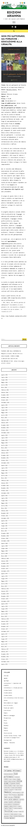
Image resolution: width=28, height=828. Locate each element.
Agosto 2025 (4, 405)
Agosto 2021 (4, 520)
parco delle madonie (11, 799)
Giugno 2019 (4, 578)
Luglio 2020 (4, 546)
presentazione (16, 804)
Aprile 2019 (4, 583)
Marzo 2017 (4, 646)
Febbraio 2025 (5, 420)
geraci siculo (19, 785)
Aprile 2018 (4, 613)
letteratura (11, 789)
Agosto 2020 (4, 543)
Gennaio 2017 (4, 651)
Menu (14, 22)
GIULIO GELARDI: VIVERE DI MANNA (10, 356)
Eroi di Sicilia (8, 705)
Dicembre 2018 (5, 593)
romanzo (19, 806)
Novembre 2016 (5, 656)
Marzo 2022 (4, 508)
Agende (5, 678)
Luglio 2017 (4, 636)
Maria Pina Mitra (12, 794)
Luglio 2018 (4, 606)
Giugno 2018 (4, 608)
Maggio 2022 (4, 503)
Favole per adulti (9, 708)
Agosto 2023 (4, 465)
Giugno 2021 (4, 525)
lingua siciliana (18, 789)
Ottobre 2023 (4, 460)
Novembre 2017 (5, 626)
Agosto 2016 (4, 664)
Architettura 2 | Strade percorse (13, 687)
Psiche (5, 723)
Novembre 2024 (5, 427)
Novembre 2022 (5, 488)
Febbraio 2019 (5, 588)
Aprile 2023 (4, 475)
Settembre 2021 (5, 518)
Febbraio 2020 (5, 558)
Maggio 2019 (4, 581)
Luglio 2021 (4, 523)
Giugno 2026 (4, 379)
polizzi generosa (8, 804)
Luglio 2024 (4, 437)
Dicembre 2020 (5, 533)
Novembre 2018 (5, 596)
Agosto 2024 (4, 435)
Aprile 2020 (4, 553)
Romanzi (6, 728)
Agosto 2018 (4, 603)
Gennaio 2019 (4, 591)
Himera (5, 713)
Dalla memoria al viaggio (11, 703)
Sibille (6, 730)
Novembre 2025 (5, 397)
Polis (5, 720)
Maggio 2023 (4, 473)
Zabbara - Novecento (9, 742)
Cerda (10, 779)
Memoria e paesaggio (9, 715)
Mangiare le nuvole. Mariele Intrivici (12, 353)
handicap (6, 789)
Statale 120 (21, 811)
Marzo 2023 (4, 478)
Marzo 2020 (4, 556)
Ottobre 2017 (4, 629)
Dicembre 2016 (5, 654)
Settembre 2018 (5, 601)
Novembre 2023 (5, 457)
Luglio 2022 (4, 498)
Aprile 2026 (4, 384)
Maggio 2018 (4, 611)
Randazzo (6, 806)
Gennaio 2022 (4, 510)
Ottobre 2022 (4, 490)
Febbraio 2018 (5, 618)
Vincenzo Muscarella (18, 816)
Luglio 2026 (4, 377)
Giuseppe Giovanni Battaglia (16, 787)
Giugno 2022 (4, 500)
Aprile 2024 (4, 445)
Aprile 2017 (4, 644)
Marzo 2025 (4, 417)
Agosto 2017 (4, 634)
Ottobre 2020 (4, 538)
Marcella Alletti (11, 89)
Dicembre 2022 (5, 485)
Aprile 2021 (4, 528)
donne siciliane (12, 781)
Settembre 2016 (5, 661)
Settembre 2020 (5, 540)
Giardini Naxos (7, 787)
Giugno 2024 (4, 440)
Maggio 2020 (4, 551)
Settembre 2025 (5, 402)
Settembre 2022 (5, 493)
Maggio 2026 (4, 382)
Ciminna (14, 779)
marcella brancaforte (16, 792)
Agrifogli (6, 680)
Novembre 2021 (5, 513)
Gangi (14, 785)
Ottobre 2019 (4, 568)
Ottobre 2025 (4, 400)
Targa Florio (7, 814)
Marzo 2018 (4, 616)
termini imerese (14, 814)
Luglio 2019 (4, 576)
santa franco (8, 808)
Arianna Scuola (8, 695)
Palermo (16, 797)
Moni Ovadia (11, 797)
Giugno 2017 (4, 639)
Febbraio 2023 (5, 480)
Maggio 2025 (4, 412)
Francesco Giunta (14, 783)
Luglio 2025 (4, 407)
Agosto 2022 (4, 495)
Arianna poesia (8, 692)
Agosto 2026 (4, 374)
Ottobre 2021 (4, 515)
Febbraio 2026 (5, 390)
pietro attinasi (14, 802)
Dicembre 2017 (5, 624)
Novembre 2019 (5, 566)
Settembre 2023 (5, 462)
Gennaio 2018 (4, 621)
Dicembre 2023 (5, 455)
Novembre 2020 (5, 535)
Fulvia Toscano (8, 785)
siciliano (15, 811)
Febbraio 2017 (5, 649)
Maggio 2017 (4, 641)
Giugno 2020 (4, 548)
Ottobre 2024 (4, 430)
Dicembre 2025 (5, 395)
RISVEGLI (6, 725)
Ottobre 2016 (4, 659)
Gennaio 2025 (4, 422)
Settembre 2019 (5, 571)
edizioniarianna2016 (9, 825)
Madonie (8, 792)
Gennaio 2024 (4, 452)
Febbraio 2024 (5, 450)
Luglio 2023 (4, 468)
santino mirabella (17, 808)
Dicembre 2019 (5, 563)
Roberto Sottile (13, 806)
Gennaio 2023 (4, 483)
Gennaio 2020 (4, 561)
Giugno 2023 (4, 470)
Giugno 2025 (4, 410)
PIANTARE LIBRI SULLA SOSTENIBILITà (11, 351)
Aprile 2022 (4, 505)
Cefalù (6, 779)
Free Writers (7, 710)
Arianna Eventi (8, 690)
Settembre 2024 (5, 432)
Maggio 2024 (4, 442)
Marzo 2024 (4, 447)
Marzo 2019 (4, 586)
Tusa (11, 816)
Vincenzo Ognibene (9, 818)
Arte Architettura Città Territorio (13, 697)
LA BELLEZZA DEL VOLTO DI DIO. (9, 358)
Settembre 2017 (5, 631)
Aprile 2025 (4, 415)
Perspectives (7, 718)
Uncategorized (7, 740)
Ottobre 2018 (4, 598)
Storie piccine (8, 733)
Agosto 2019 (4, 573)
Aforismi (6, 675)
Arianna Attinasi (13, 770)
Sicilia (8, 811)
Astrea (5, 700)
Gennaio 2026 (4, 392)
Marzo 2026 (4, 387)
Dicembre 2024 (5, 425)
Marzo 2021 (4, 530)
